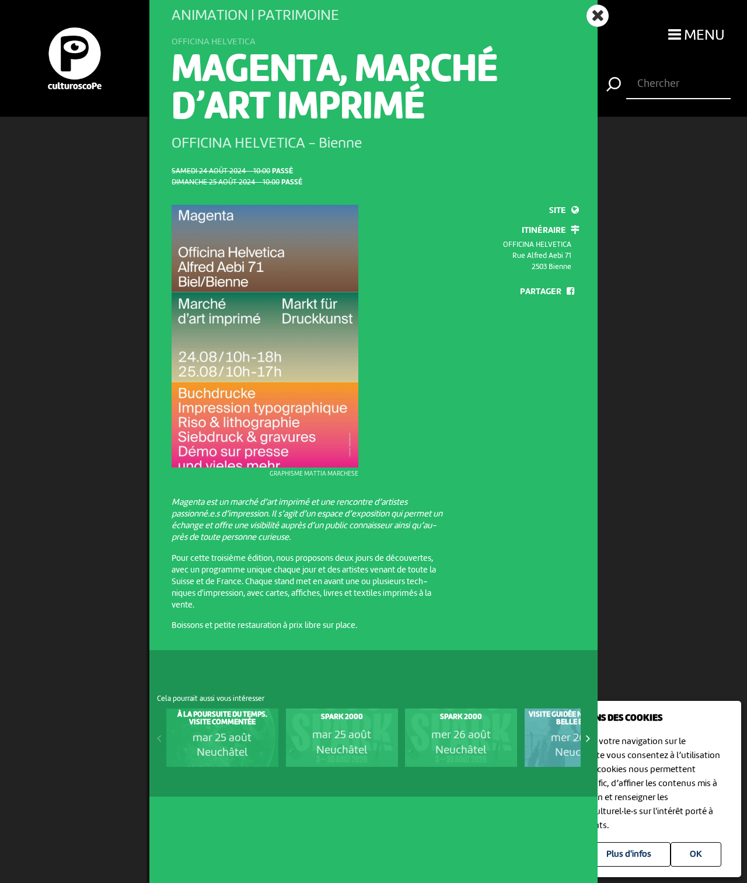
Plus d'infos (628, 854)
